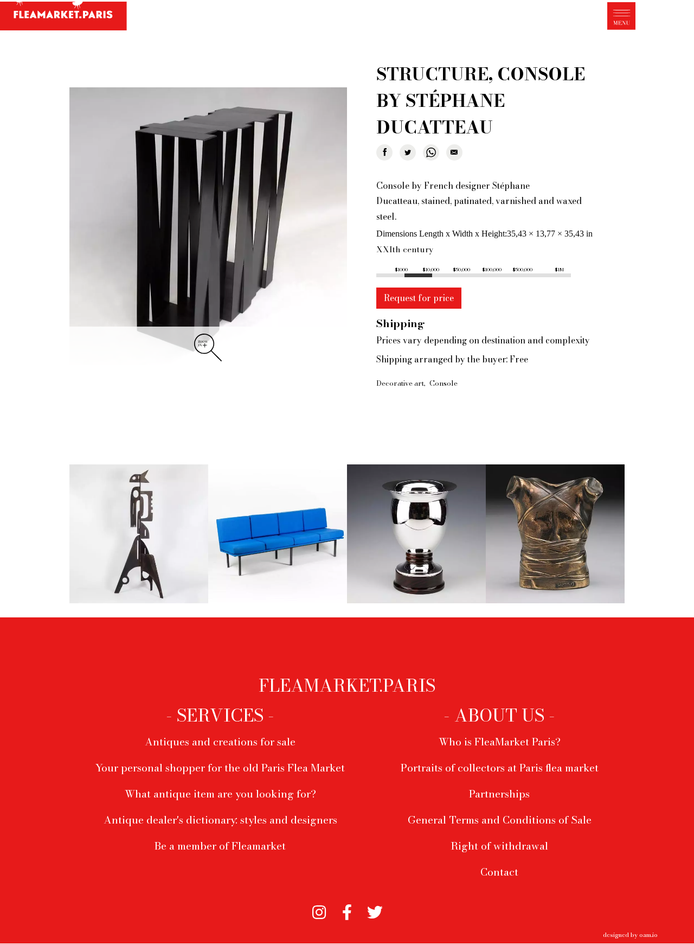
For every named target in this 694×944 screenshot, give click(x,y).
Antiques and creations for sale (220, 741)
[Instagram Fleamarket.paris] (319, 909)
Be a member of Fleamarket (220, 846)
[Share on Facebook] (384, 152)
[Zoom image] (208, 227)
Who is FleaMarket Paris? (500, 741)
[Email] (454, 152)
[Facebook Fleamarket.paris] (347, 909)
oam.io (648, 934)
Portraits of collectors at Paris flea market (500, 768)
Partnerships (499, 794)
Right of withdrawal (499, 846)
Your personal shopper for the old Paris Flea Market (220, 768)
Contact (499, 872)
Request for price (419, 297)
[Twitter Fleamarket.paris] (375, 909)
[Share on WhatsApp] (431, 152)
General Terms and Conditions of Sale (500, 820)
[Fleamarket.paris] (63, 17)
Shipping (400, 323)
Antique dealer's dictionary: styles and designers (220, 820)
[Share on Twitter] (408, 152)
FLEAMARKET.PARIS (347, 686)
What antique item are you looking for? (220, 794)
